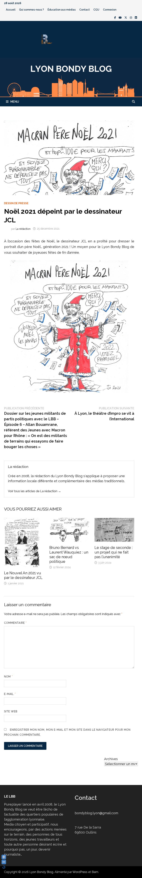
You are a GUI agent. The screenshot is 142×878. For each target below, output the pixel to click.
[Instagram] (131, 17)
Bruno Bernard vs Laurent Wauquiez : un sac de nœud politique (68, 554)
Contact (84, 9)
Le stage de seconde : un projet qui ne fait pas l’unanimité (113, 552)
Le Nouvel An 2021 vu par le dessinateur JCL (23, 575)
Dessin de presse (16, 203)
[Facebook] (115, 17)
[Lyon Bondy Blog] (71, 77)
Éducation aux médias (62, 9)
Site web (11, 711)
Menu (14, 101)
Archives (111, 759)
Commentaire (15, 622)
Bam (95, 872)
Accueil (10, 9)
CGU (96, 9)
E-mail (10, 694)
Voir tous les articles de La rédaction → (34, 491)
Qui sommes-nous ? (31, 9)
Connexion (109, 9)
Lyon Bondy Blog (41, 872)
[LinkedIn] (136, 17)
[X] (126, 17)
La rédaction (23, 228)
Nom (8, 676)
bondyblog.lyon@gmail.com (96, 813)
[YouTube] (121, 17)
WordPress (79, 872)
